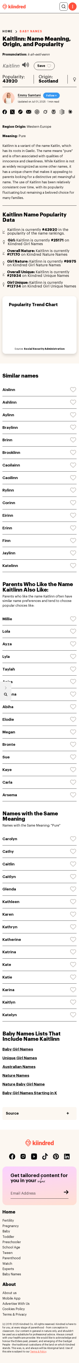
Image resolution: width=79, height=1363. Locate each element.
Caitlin (8, 864)
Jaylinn (8, 553)
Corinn (8, 503)
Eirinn (7, 515)
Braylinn (10, 427)
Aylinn (8, 415)
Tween (7, 1253)
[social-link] (12, 1156)
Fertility (8, 1220)
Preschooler (11, 1242)
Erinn (7, 528)
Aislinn (8, 390)
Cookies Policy (13, 1309)
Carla (7, 782)
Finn (6, 541)
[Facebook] (4, 112)
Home (7, 31)
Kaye (7, 770)
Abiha (7, 707)
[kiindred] (14, 6)
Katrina (9, 952)
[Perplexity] (53, 112)
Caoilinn (10, 478)
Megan (8, 732)
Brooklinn (11, 452)
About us (9, 1293)
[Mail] (28, 112)
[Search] (64, 6)
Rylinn (8, 490)
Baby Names (11, 1274)
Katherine (11, 939)
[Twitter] (12, 112)
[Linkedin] (20, 112)
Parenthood (11, 1258)
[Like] (73, 390)
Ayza (7, 644)
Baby (6, 1231)
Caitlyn (9, 877)
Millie (7, 619)
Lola (6, 631)
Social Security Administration (44, 349)
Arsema (9, 795)
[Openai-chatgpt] (37, 112)
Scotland (48, 81)
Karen (8, 914)
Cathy (8, 851)
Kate (6, 965)
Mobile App (11, 1298)
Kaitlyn (8, 1002)
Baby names (31, 31)
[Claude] (70, 112)
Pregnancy (10, 1226)
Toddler (8, 1236)
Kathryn (9, 927)
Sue (6, 757)
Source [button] (12, 1113)
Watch (7, 1263)
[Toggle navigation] (72, 6)
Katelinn (10, 566)
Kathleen (10, 902)
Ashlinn (9, 402)
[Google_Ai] (61, 112)
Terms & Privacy (14, 1314)
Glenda (9, 889)
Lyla (6, 657)
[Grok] (45, 112)
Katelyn (9, 1015)
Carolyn (9, 839)
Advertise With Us (16, 1303)
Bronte (8, 744)
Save (41, 66)
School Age (11, 1247)
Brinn (7, 440)
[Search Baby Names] (6, 695)
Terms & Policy (38, 1351)
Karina (8, 990)
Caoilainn (11, 465)
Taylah (8, 669)
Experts (8, 1269)
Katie (7, 977)
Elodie (8, 719)
